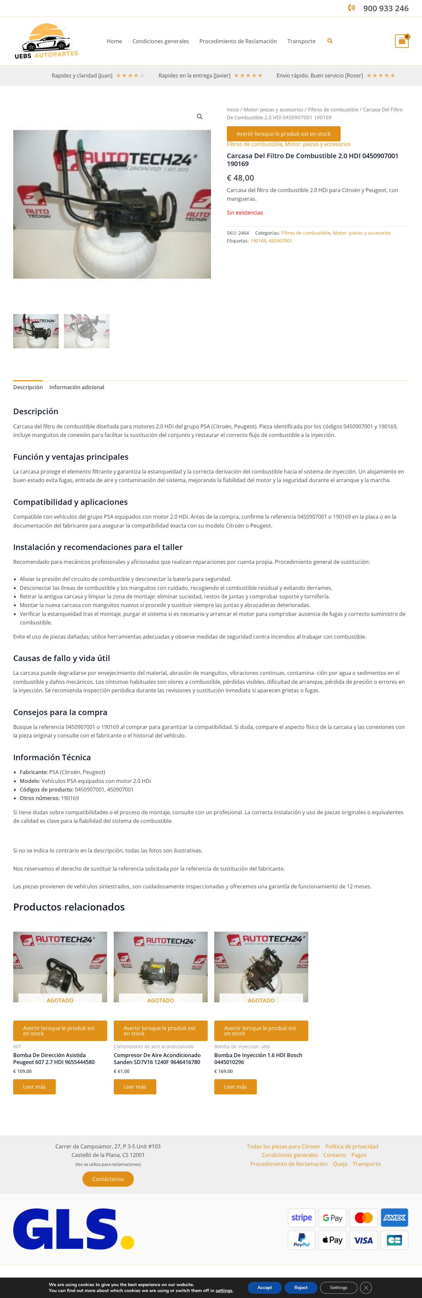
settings (224, 1291)
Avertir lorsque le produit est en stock (284, 133)
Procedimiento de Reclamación (289, 1164)
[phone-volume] (352, 8)
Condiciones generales (290, 1155)
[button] (330, 41)
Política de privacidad (351, 1146)
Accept (264, 1287)
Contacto (334, 1155)
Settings (338, 1287)
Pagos (359, 1155)
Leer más (34, 1086)
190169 (258, 241)
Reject (301, 1287)
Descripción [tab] (28, 387)
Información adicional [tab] (76, 387)
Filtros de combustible (333, 109)
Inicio (233, 109)
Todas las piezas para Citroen (283, 1146)
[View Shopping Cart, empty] (402, 40)
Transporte (367, 1164)
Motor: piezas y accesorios (273, 109)
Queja (340, 1164)
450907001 (280, 241)
